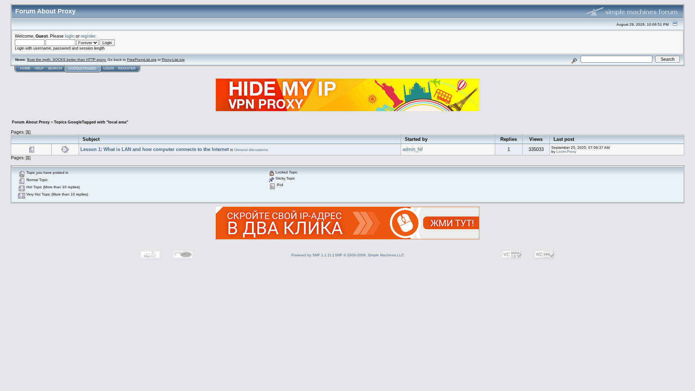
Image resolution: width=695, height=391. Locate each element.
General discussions (251, 150)
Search (55, 68)
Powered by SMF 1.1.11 (311, 255)
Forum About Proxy (31, 122)
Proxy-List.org (173, 60)
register (88, 36)
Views (536, 139)
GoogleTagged (82, 68)
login (70, 36)
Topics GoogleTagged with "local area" (91, 122)
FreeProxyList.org (141, 60)
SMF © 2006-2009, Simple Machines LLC (369, 255)
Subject (91, 139)
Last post (563, 139)
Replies (508, 139)
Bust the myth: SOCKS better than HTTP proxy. (66, 60)
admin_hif (413, 149)
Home (25, 68)
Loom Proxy (566, 152)
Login (109, 68)
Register (127, 68)
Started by (416, 139)
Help (39, 68)
